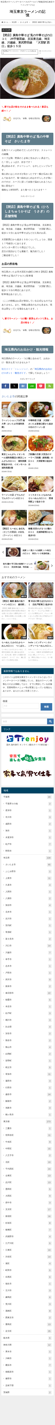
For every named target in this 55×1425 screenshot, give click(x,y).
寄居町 (27, 932)
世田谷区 (27, 1135)
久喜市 (27, 885)
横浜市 (27, 1365)
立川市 (27, 1290)
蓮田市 (27, 1081)
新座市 (27, 986)
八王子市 (27, 1155)
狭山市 (27, 1047)
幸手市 (27, 959)
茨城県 (26, 1392)
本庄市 (27, 1006)
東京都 (26, 1121)
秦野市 (27, 1378)
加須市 (27, 905)
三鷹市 (27, 1128)
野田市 (27, 851)
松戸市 (27, 844)
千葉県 (26, 797)
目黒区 (27, 1277)
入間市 (27, 892)
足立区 (27, 1331)
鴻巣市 (27, 1108)
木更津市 (27, 837)
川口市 (27, 946)
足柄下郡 (27, 1385)
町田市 (27, 1270)
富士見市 (27, 939)
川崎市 (27, 1358)
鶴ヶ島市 (27, 1114)
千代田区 (27, 1169)
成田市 (27, 824)
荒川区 (27, 1304)
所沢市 (27, 979)
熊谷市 (27, 1040)
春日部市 (27, 993)
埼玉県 (26, 858)
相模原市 (27, 1372)
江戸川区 (27, 1243)
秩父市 (27, 1067)
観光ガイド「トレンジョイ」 (16, 369)
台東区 (27, 1175)
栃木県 (26, 1338)
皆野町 (27, 1061)
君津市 (27, 810)
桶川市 (27, 1020)
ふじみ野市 (27, 871)
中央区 (27, 1142)
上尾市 (27, 878)
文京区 (27, 1209)
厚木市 (27, 1351)
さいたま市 (6, 30)
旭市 (27, 831)
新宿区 (27, 1216)
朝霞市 (27, 1000)
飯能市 (27, 1101)
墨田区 (27, 1189)
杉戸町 (27, 1013)
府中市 (27, 1202)
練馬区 (27, 1297)
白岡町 (27, 1054)
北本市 (27, 912)
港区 (27, 1263)
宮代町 (27, 925)
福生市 (27, 1284)
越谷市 (27, 1094)
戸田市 (27, 973)
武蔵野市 (27, 1236)
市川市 (27, 817)
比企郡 (27, 1027)
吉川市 (27, 919)
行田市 (27, 1087)
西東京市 (27, 1317)
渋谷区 (27, 1257)
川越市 (27, 952)
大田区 (27, 1196)
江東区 (27, 1250)
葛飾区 (27, 1311)
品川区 (27, 1182)
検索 (5, 701)
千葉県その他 (27, 804)
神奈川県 (26, 1345)
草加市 (27, 1074)
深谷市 (27, 1033)
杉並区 (27, 1223)
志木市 (27, 966)
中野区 (27, 1149)
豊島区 (27, 1324)
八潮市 (27, 898)
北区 (27, 1162)
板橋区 (27, 1230)
